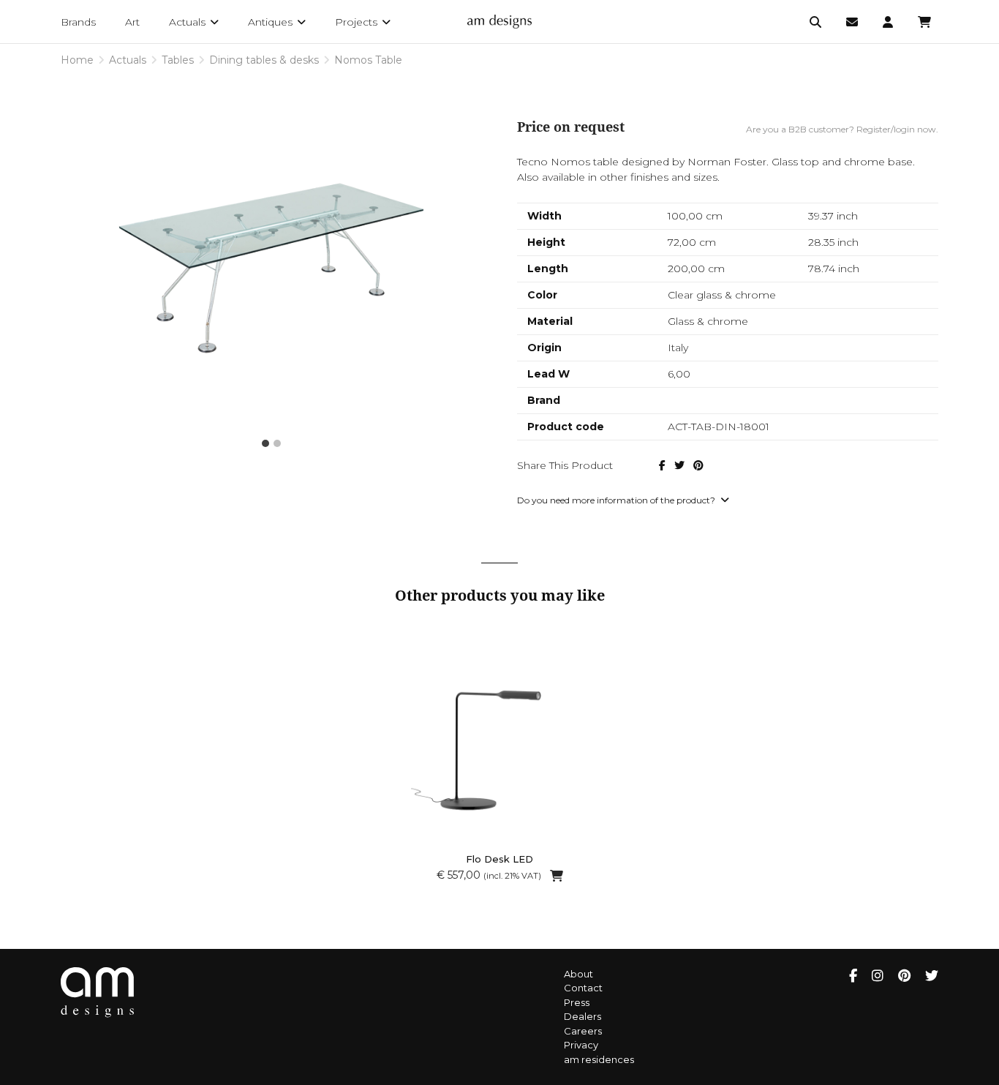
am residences (599, 1059)
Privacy (581, 1045)
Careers (583, 1031)
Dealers (582, 1016)
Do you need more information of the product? (617, 500)
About (578, 974)
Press (576, 1002)
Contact (583, 988)
